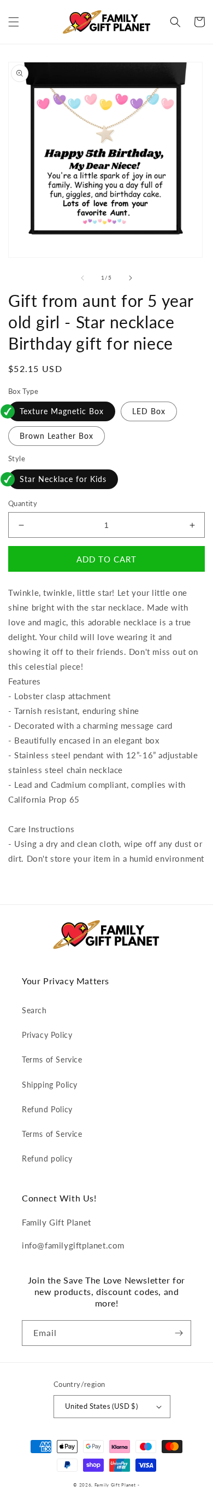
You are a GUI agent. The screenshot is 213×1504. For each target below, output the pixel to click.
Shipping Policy (50, 1084)
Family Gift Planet (115, 1485)
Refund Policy (47, 1109)
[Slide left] (82, 278)
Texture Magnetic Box (62, 411)
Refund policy (47, 1158)
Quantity (22, 503)
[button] (14, 22)
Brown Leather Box (56, 435)
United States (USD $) (101, 1406)
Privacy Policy (47, 1035)
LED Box (148, 411)
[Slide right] (131, 278)
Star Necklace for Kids (63, 479)
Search (34, 1010)
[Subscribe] (179, 1333)
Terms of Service (52, 1059)
